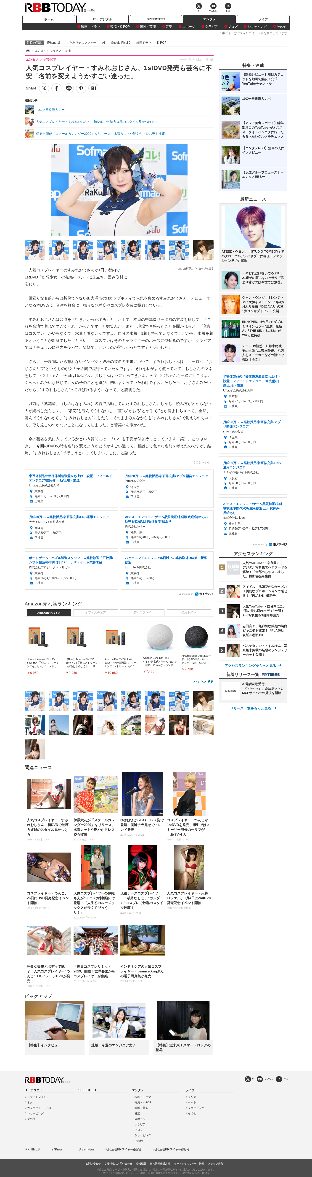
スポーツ (188, 26)
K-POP (162, 42)
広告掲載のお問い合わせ (118, 1163)
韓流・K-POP (120, 26)
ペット (192, 1102)
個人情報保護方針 (160, 1163)
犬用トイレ (188, 612)
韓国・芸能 (148, 26)
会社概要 (141, 1163)
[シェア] (56, 88)
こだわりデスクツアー (81, 42)
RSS (286, 1079)
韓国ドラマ (143, 42)
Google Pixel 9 (120, 42)
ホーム (49, 19)
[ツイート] (44, 88)
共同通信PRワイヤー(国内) (123, 1149)
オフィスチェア (95, 612)
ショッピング (257, 26)
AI (103, 42)
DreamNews (87, 1149)
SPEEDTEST (156, 19)
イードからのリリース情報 (189, 1163)
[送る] (69, 88)
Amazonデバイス (49, 613)
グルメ (192, 1097)
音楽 (169, 26)
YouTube (269, 1079)
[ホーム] (28, 50)
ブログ (233, 26)
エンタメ (209, 19)
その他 (281, 26)
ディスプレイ (142, 612)
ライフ (263, 19)
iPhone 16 (54, 42)
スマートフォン (36, 1097)
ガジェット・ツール (39, 1108)
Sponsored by (186, 594)
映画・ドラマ (90, 26)
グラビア (211, 26)
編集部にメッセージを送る (198, 268)
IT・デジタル (102, 19)
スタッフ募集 (215, 1163)
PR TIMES (32, 1149)
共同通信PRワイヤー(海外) (171, 1149)
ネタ (30, 1102)
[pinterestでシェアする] (81, 88)
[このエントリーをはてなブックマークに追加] (93, 88)
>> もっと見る (203, 681)
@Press (57, 1149)
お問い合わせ (93, 1163)
